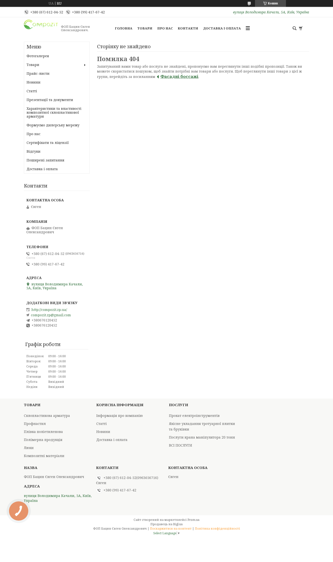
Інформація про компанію (119, 415)
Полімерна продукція (43, 439)
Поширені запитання (45, 160)
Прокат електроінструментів (194, 415)
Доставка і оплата (222, 28)
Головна (123, 28)
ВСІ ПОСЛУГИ (180, 445)
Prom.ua (193, 520)
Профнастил (35, 423)
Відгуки (33, 151)
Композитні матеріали (44, 455)
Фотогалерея (38, 56)
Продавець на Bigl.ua (166, 524)
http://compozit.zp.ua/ (49, 310)
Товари (144, 28)
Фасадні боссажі (179, 76)
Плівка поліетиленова (43, 431)
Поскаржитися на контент (171, 528)
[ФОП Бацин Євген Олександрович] (41, 28)
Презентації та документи (50, 99)
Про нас (165, 28)
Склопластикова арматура (47, 415)
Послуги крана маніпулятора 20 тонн (202, 437)
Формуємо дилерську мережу (53, 125)
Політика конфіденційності (217, 528)
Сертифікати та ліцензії (48, 142)
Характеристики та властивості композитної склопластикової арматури (54, 112)
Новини (33, 82)
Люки (29, 447)
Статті (32, 91)
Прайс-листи (38, 73)
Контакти (188, 28)
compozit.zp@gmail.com (51, 315)
